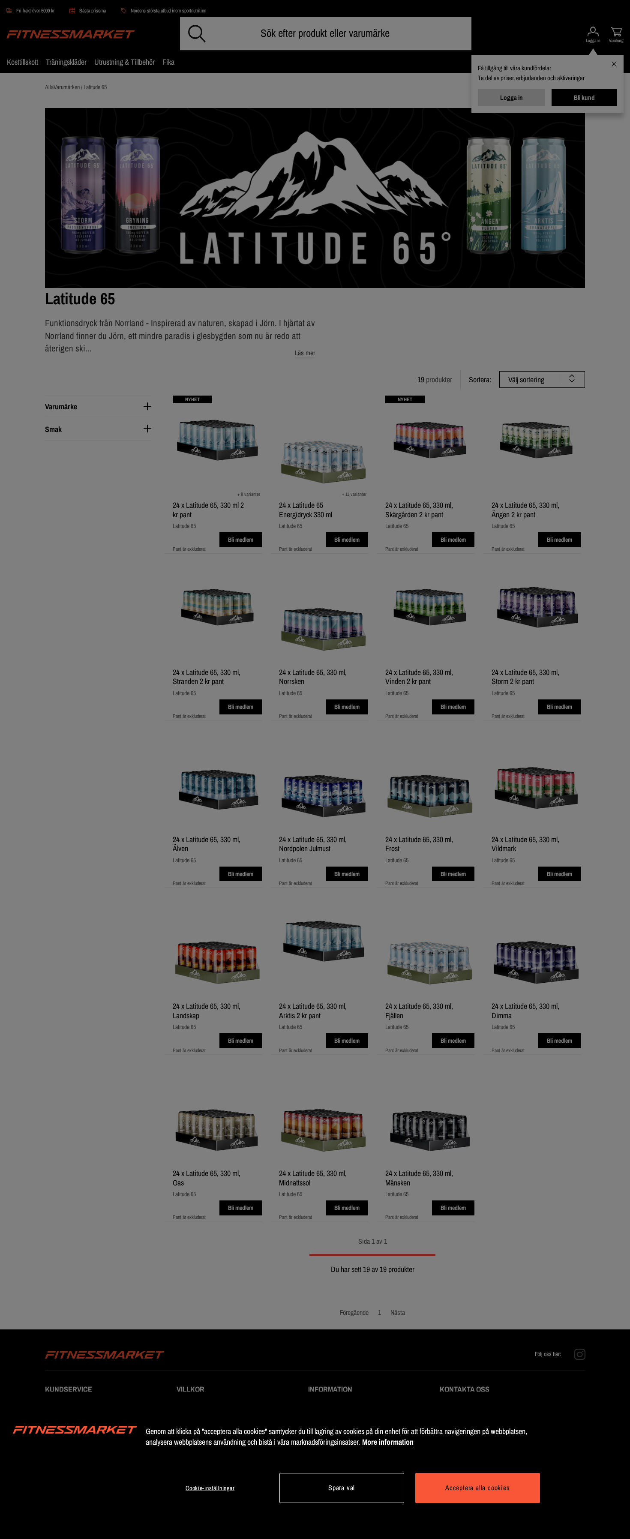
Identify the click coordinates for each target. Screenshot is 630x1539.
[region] (315, 1465)
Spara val (341, 1487)
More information (388, 1442)
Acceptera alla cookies (477, 1487)
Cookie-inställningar (210, 1488)
